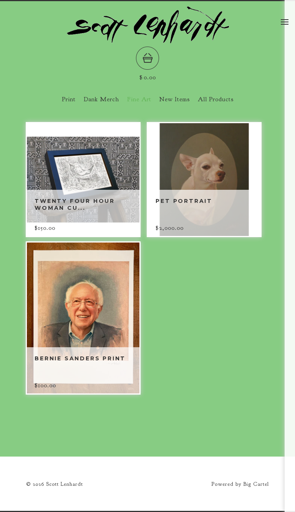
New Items (174, 99)
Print (69, 99)
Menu (284, 22)
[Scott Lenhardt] (147, 41)
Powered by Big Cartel (240, 484)
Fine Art (139, 99)
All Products (216, 99)
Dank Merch (101, 99)
